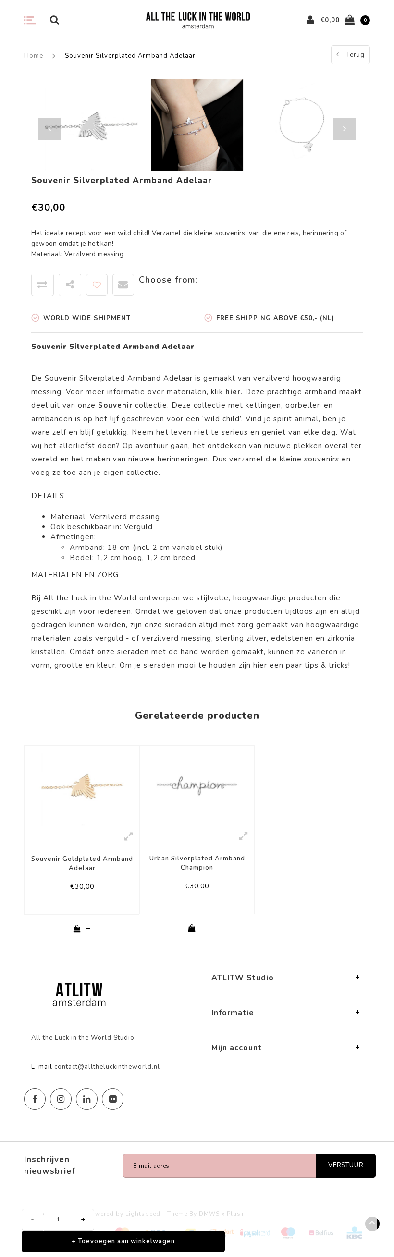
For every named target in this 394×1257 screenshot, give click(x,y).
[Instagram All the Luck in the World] (61, 1099)
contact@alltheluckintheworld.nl (107, 1066)
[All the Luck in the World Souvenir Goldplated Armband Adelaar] (82, 785)
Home (33, 55)
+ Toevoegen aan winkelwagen (123, 1241)
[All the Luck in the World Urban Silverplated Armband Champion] (197, 785)
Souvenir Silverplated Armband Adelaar (130, 55)
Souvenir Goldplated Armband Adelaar (82, 863)
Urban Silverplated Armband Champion (197, 863)
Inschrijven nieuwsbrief (49, 1165)
